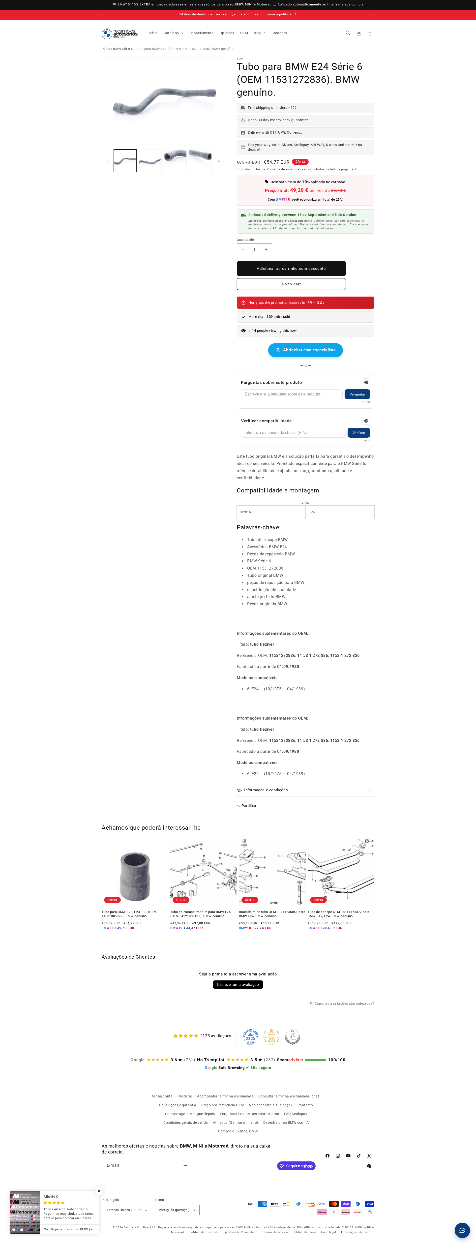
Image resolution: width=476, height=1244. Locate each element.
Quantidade (245, 240)
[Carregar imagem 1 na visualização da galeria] (125, 161)
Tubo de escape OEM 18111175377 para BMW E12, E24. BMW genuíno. (338, 914)
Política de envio (304, 1232)
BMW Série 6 (123, 49)
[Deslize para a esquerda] (107, 160)
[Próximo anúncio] (372, 14)
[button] (173, 33)
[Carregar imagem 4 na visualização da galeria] (200, 161)
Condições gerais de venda (185, 1122)
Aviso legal (328, 1232)
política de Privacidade (241, 1232)
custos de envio (282, 169)
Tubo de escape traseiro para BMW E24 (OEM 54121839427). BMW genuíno (200, 914)
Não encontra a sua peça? (271, 1105)
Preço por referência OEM (222, 1105)
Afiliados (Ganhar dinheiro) (235, 1122)
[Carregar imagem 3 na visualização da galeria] (175, 161)
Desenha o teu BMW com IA (286, 1122)
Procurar (185, 1096)
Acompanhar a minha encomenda (225, 1096)
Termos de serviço (275, 1232)
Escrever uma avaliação (238, 984)
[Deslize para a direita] (218, 160)
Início (106, 49)
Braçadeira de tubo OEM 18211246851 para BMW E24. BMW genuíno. (272, 914)
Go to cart (291, 284)
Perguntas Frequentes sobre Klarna (249, 1114)
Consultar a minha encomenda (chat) (289, 1096)
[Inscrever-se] (185, 1165)
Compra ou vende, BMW (238, 1131)
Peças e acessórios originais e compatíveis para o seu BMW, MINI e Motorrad (212, 1227)
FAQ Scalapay (295, 1114)
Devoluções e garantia (177, 1105)
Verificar (359, 433)
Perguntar (357, 394)
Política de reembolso (205, 1232)
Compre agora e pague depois (190, 1114)
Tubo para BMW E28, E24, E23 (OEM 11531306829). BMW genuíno (129, 914)
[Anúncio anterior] (103, 14)
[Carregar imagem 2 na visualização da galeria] (150, 161)
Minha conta (162, 1096)
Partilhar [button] (249, 806)
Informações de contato (357, 1232)
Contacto (305, 1105)
